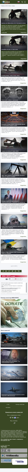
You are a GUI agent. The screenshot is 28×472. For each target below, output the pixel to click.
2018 (6, 5)
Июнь (9, 5)
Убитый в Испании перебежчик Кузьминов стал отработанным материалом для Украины (11, 288)
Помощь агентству (20, 404)
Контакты (8, 407)
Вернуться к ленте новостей (14, 412)
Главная (2, 5)
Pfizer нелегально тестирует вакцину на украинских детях (11, 286)
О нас (8, 404)
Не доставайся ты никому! (6, 291)
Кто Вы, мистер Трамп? (6, 284)
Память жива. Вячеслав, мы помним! (8, 290)
